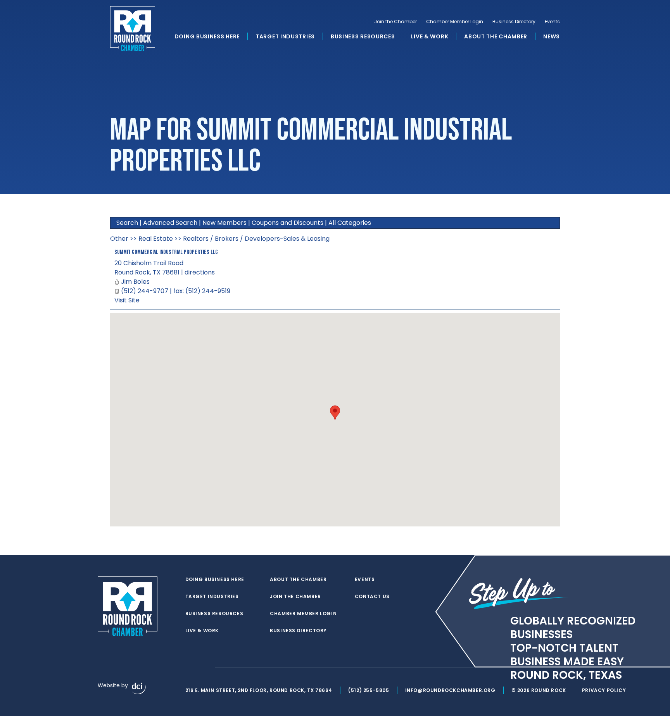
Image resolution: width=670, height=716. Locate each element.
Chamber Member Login (454, 22)
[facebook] (189, 668)
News (551, 36)
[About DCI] (139, 688)
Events (552, 22)
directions (200, 272)
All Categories (349, 222)
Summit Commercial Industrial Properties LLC (166, 252)
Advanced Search (170, 222)
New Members (224, 222)
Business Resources (363, 36)
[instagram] (205, 668)
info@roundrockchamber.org (450, 690)
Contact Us (372, 597)
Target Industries (285, 36)
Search (127, 222)
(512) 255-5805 (368, 690)
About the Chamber (495, 36)
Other (119, 238)
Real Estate (155, 238)
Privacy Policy (604, 690)
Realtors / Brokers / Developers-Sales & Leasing (256, 238)
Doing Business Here (207, 36)
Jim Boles (135, 281)
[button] (335, 412)
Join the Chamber (395, 22)
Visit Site (127, 300)
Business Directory (513, 22)
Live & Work (430, 36)
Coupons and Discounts (287, 222)
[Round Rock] (132, 28)
